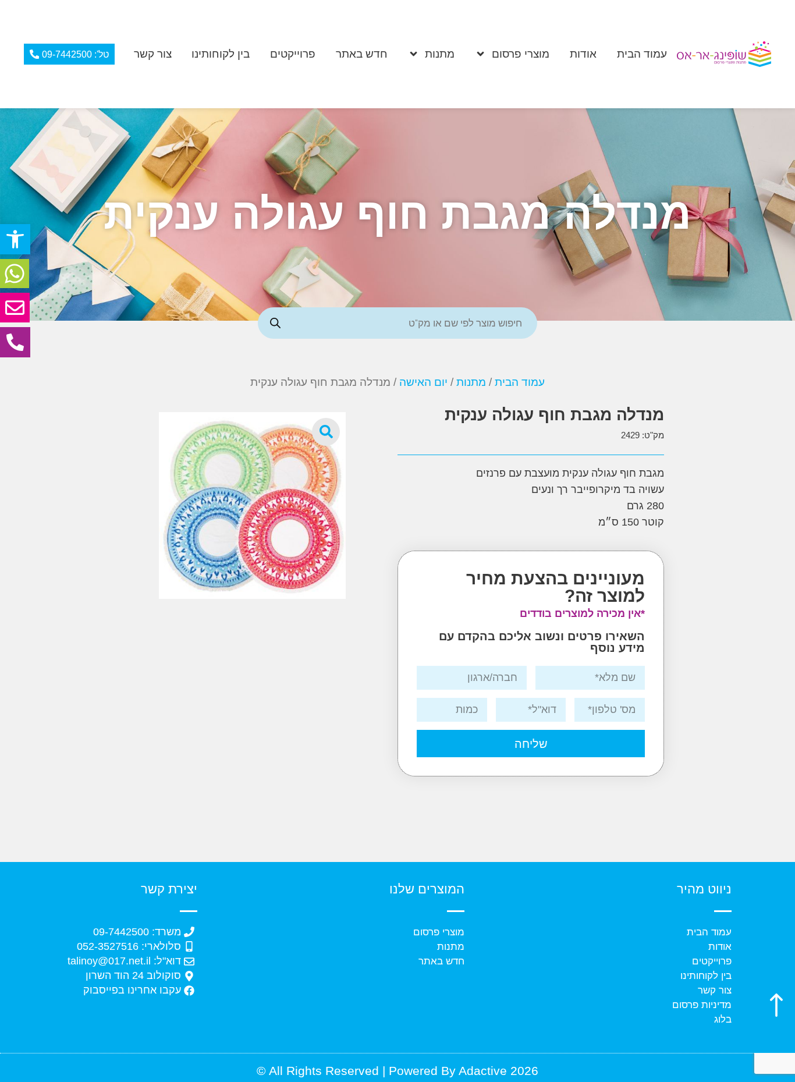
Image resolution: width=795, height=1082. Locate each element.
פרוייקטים (292, 54)
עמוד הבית (642, 54)
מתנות (440, 54)
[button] (15, 239)
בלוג (723, 1019)
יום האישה (423, 382)
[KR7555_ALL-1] (252, 505)
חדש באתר (362, 54)
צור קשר (153, 54)
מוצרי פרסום (520, 54)
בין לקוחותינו (220, 54)
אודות (583, 54)
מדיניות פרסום (702, 1004)
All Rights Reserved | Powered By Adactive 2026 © (397, 1070)
